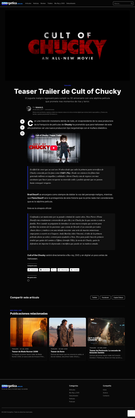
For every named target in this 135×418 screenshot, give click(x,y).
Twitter (94, 297)
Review (43, 3)
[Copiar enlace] (22, 133)
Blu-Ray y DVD (59, 3)
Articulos (28, 3)
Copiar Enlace (118, 297)
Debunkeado (70, 3)
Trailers (50, 3)
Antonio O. (39, 107)
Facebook (105, 297)
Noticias (36, 3)
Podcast (72, 401)
